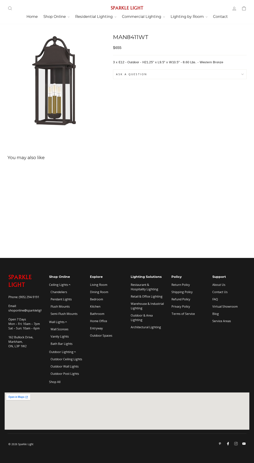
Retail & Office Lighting (147, 296)
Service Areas (221, 321)
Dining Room (99, 292)
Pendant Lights (61, 299)
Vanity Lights (60, 336)
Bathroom (97, 314)
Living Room (98, 285)
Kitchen (95, 306)
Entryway (96, 328)
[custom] (235, 443)
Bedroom (96, 299)
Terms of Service (183, 314)
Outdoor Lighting (61, 352)
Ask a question (131, 74)
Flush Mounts (60, 306)
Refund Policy (180, 299)
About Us (218, 285)
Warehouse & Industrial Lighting (147, 306)
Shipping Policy (182, 292)
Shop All (54, 382)
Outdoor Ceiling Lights (66, 359)
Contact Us (220, 292)
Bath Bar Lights (62, 344)
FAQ (215, 299)
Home (32, 16)
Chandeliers (59, 292)
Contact (220, 16)
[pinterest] (220, 443)
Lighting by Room (188, 16)
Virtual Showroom (225, 306)
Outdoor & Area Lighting (142, 317)
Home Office (98, 321)
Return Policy (180, 285)
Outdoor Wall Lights (65, 366)
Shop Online (55, 16)
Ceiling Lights (58, 285)
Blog (215, 314)
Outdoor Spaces (101, 335)
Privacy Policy (180, 306)
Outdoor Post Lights (65, 374)
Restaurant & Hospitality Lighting (144, 287)
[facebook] (228, 443)
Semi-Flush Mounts (64, 314)
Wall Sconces (59, 329)
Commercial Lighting (142, 16)
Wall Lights (57, 322)
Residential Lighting (94, 16)
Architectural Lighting (146, 327)
